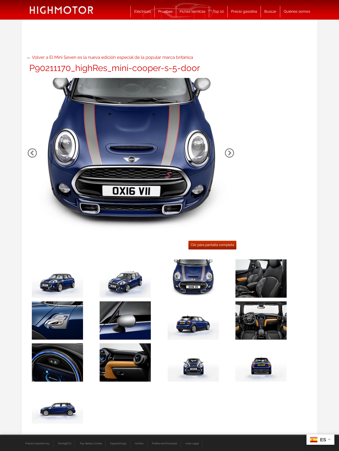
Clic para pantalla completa (212, 245)
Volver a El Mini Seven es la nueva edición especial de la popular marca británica (112, 57)
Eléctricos (142, 11)
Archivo (139, 443)
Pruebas (165, 11)
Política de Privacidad (164, 443)
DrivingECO (64, 443)
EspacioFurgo (118, 443)
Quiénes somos (297, 11)
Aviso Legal (192, 443)
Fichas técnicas (192, 11)
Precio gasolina (244, 11)
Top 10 (218, 11)
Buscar (270, 11)
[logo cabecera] (61, 9)
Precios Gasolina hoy (37, 443)
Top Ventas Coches (91, 443)
